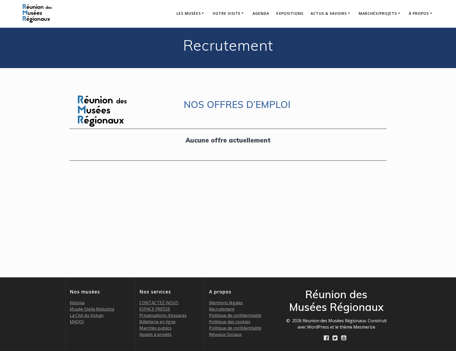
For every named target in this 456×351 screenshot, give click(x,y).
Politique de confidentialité (235, 315)
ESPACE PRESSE (154, 309)
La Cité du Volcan (86, 315)
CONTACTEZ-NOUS (158, 303)
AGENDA (261, 13)
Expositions (289, 13)
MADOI (77, 322)
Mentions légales (226, 303)
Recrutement (222, 309)
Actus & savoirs (329, 13)
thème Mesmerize (357, 327)
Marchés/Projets (378, 13)
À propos (419, 13)
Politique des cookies (229, 322)
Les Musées (189, 13)
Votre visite (227, 13)
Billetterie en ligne (157, 322)
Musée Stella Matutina (92, 309)
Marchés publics (155, 328)
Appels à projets (155, 334)
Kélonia (77, 303)
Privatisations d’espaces (163, 315)
